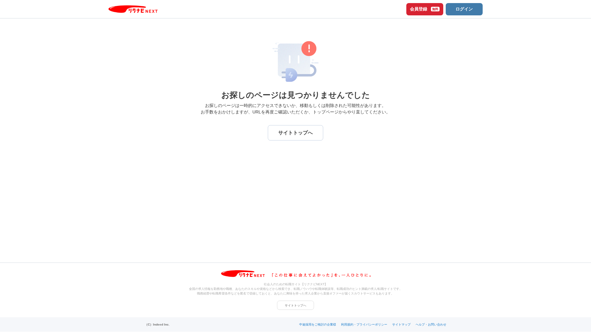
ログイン (464, 8)
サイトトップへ (295, 305)
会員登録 (424, 8)
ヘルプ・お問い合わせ (431, 324)
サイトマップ (401, 324)
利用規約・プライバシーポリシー (364, 324)
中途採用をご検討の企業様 (317, 324)
